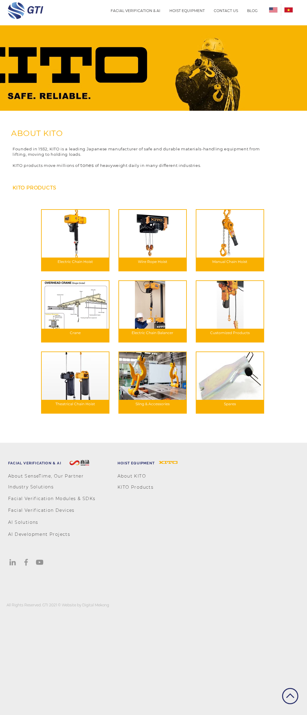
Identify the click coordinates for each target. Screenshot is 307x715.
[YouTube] (39, 562)
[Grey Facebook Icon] (26, 562)
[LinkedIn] (12, 562)
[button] (135, 10)
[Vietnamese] (288, 10)
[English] (273, 10)
